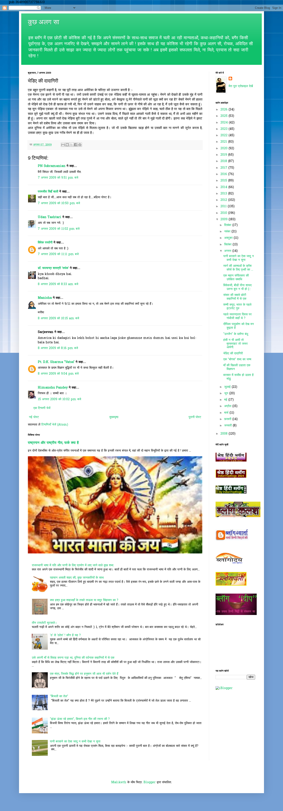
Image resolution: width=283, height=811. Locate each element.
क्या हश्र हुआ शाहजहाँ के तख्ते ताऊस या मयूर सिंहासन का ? (84, 600)
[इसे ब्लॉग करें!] (67, 144)
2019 (224, 155)
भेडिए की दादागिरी (233, 353)
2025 (224, 116)
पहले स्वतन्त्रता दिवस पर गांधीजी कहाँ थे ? (237, 316)
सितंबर (228, 244)
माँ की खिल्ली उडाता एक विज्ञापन (236, 367)
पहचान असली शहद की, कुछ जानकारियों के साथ (77, 578)
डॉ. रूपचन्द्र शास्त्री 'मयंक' (53, 268)
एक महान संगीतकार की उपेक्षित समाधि (236, 277)
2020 (224, 148)
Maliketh (118, 782)
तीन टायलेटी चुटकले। (44, 623)
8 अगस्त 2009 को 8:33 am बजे (58, 284)
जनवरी (228, 425)
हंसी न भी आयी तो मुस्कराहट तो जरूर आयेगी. (235, 344)
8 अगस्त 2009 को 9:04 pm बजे (58, 374)
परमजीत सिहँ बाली (48, 191)
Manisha (45, 298)
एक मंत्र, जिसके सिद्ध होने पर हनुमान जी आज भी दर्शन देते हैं (84, 674)
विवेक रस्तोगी (45, 242)
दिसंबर (228, 225)
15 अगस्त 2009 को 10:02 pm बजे (59, 399)
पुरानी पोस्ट (195, 417)
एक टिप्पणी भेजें (41, 408)
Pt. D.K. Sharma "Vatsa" (56, 362)
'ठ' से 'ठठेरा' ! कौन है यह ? (65, 635)
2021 (224, 142)
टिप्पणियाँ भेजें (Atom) (54, 424)
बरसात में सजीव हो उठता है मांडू (238, 377)
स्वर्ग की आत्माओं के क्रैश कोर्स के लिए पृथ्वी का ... (238, 268)
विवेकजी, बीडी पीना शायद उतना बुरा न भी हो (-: (237, 287)
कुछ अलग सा (43, 22)
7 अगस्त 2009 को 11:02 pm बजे (59, 229)
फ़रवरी (228, 419)
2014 (224, 187)
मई (226, 400)
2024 (224, 122)
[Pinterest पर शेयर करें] (80, 144)
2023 (224, 129)
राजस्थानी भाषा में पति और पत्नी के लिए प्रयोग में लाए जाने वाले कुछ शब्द (72, 565)
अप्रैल (228, 406)
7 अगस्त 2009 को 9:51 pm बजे (58, 178)
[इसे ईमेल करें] (63, 144)
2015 (224, 180)
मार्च (226, 413)
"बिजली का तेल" (59, 696)
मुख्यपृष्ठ (113, 417)
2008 (224, 434)
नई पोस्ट (34, 417)
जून (226, 393)
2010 (224, 213)
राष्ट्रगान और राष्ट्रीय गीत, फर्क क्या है (53, 443)
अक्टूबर (229, 238)
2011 (224, 206)
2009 (224, 219)
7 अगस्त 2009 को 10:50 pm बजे (59, 203)
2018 (224, 161)
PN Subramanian (51, 166)
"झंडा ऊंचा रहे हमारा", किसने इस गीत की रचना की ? (80, 719)
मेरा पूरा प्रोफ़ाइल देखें (241, 86)
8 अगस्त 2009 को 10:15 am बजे (58, 318)
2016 (224, 174)
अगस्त (228, 251)
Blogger (149, 782)
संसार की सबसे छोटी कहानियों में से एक (234, 297)
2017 (224, 168)
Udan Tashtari (49, 217)
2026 (224, 109)
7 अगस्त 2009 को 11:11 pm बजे (58, 254)
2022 (224, 135)
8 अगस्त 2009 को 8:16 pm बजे (58, 348)
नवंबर (227, 231)
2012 (224, 200)
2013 (224, 193)
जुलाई (228, 387)
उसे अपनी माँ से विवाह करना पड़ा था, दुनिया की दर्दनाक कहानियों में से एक (73, 658)
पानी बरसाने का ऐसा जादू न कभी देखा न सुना (75, 741)
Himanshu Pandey (53, 387)
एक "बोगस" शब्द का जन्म (237, 359)
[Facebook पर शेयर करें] (75, 144)
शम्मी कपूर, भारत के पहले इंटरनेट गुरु (237, 307)
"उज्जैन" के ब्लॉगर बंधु (235, 334)
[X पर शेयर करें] (71, 144)
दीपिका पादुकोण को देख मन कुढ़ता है (238, 326)
